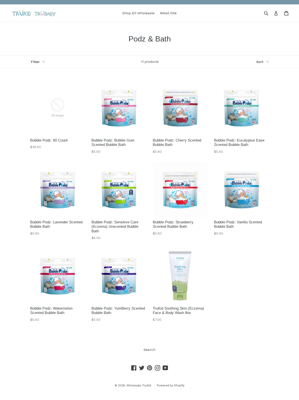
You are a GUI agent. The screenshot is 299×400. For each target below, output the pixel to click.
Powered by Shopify (171, 385)
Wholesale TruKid (139, 385)
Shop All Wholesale (138, 13)
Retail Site (168, 13)
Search (149, 350)
